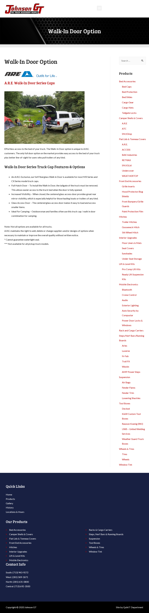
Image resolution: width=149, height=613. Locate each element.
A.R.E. (125, 144)
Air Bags (126, 382)
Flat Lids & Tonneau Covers (132, 139)
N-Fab (125, 356)
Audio (125, 300)
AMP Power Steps (131, 371)
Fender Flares (128, 387)
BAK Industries (129, 154)
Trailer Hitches (129, 222)
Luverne (126, 350)
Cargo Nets (128, 107)
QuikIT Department (133, 607)
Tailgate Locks (129, 112)
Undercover (128, 170)
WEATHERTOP (130, 175)
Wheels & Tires (126, 448)
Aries (124, 345)
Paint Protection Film (132, 211)
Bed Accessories (127, 81)
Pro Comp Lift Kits (131, 269)
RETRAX (126, 160)
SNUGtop (127, 133)
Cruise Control (129, 294)
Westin (125, 366)
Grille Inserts (128, 186)
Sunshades (127, 253)
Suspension (124, 377)
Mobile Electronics (128, 284)
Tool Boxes (124, 403)
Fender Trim (128, 392)
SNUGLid (127, 165)
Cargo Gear (128, 102)
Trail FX (126, 361)
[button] (99, 8)
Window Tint (125, 464)
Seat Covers (128, 248)
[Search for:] (132, 60)
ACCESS (126, 149)
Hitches (123, 216)
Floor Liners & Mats (132, 243)
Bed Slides (127, 97)
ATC (124, 128)
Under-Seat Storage (132, 258)
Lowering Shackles (131, 398)
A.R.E (124, 123)
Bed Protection (129, 91)
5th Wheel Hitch (130, 232)
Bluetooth (127, 289)
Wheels (125, 459)
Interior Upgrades (128, 237)
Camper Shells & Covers (131, 118)
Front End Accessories (130, 181)
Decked (126, 408)
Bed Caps (127, 86)
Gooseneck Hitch (130, 227)
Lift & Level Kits (127, 264)
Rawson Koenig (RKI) (132, 423)
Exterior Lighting (130, 305)
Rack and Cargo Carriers (131, 330)
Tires (124, 454)
